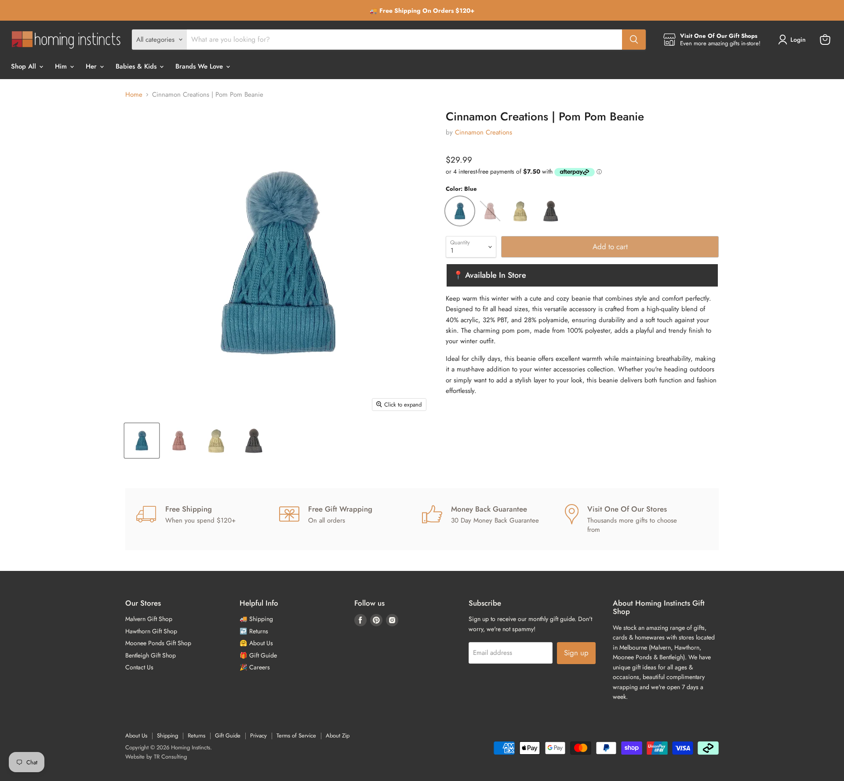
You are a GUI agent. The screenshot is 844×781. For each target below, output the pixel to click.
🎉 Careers (255, 667)
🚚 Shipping (256, 618)
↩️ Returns (254, 631)
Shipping (167, 735)
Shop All (24, 66)
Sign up (576, 652)
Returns (196, 735)
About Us (136, 735)
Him (62, 66)
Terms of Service (296, 735)
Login (798, 39)
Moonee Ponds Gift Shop (158, 643)
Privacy (258, 735)
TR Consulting (170, 756)
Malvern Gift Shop (148, 618)
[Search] (634, 39)
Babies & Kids (137, 66)
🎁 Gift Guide (258, 655)
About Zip (337, 735)
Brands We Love (200, 66)
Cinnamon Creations (483, 132)
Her (92, 66)
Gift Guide (227, 735)
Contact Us (139, 667)
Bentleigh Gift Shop (150, 655)
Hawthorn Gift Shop (151, 631)
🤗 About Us (256, 643)
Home (133, 94)
